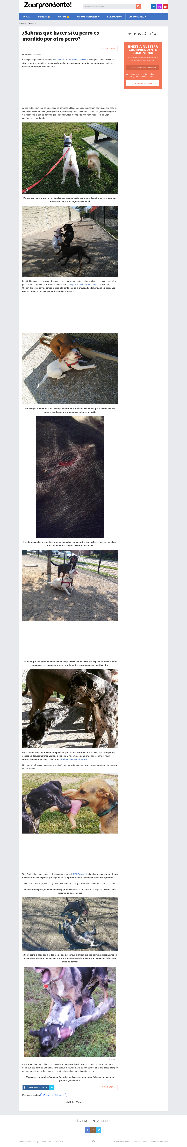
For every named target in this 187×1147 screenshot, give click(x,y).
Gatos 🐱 (63, 16)
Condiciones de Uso (122, 1142)
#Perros (46, 1095)
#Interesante (59, 1095)
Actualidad (136, 16)
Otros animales (87, 16)
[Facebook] (87, 1130)
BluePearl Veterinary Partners (73, 759)
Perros (31, 23)
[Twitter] (98, 1130)
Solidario (113, 16)
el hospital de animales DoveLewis (82, 284)
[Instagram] (93, 1130)
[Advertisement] (70, 88)
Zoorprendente (25, 1142)
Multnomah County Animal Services (70, 60)
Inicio (26, 16)
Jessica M (28, 54)
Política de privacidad (159, 1142)
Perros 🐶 (44, 16)
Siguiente (107, 49)
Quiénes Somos (140, 1142)
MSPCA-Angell (80, 874)
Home (22, 23)
